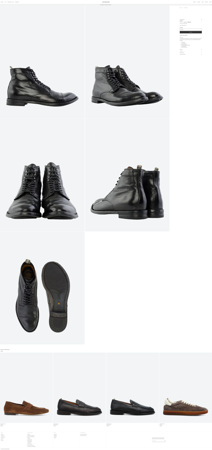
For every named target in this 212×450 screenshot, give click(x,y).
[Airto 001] (26, 388)
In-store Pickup (29, 439)
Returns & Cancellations (30, 435)
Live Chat (2, 440)
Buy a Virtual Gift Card (83, 434)
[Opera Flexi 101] (79, 388)
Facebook (55, 434)
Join (164, 440)
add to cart (190, 32)
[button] (191, 22)
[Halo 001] (185, 388)
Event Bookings (29, 441)
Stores (2, 439)
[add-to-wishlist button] (201, 19)
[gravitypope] (106, 2)
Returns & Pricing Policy (30, 436)
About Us (2, 434)
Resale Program (29, 440)
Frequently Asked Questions (31, 446)
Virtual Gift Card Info (83, 435)
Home (180, 7)
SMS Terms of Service (30, 445)
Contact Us (2, 435)
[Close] (210, 4)
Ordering (28, 434)
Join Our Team (3, 436)
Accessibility (29, 442)
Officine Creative (182, 19)
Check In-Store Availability (183, 35)
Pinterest (55, 436)
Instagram (55, 435)
